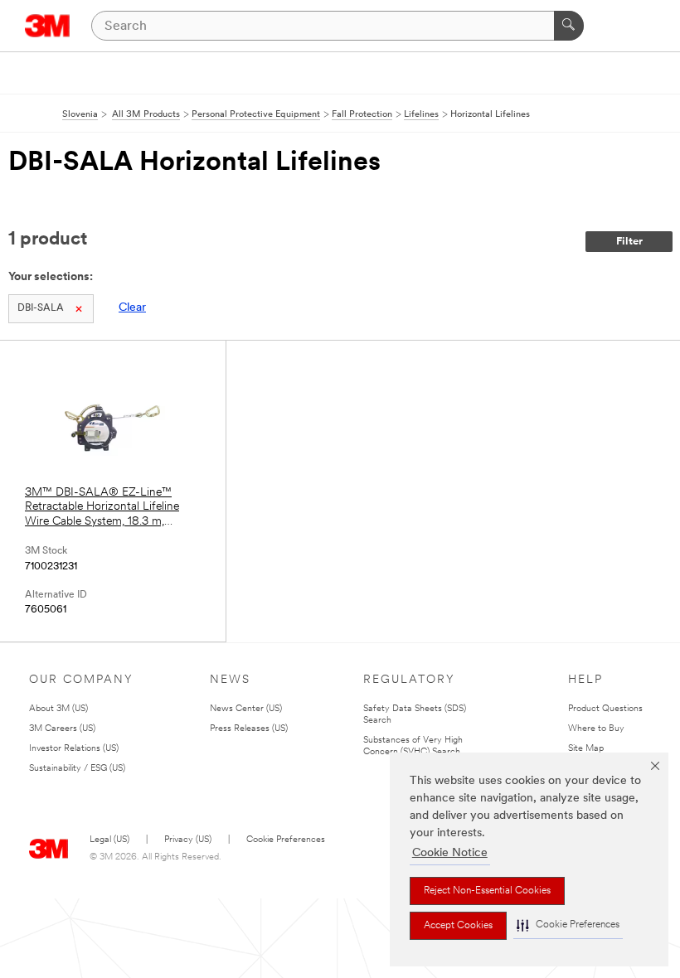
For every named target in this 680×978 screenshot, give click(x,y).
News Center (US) (246, 709)
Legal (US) (109, 840)
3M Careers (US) (62, 729)
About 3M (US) (58, 709)
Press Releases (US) (249, 729)
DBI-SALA (40, 308)
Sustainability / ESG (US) (77, 768)
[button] (568, 925)
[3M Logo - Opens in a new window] (47, 25)
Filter (629, 241)
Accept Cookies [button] (458, 926)
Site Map (586, 748)
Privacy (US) (187, 840)
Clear (132, 308)
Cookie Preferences (285, 840)
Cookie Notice (450, 853)
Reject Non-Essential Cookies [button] (487, 891)
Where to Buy (596, 729)
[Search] (569, 26)
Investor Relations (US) (74, 748)
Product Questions (605, 709)
